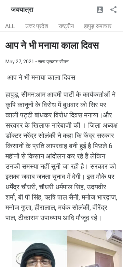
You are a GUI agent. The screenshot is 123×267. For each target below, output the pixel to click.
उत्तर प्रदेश (36, 26)
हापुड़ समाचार (97, 26)
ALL (10, 26)
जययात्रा (22, 9)
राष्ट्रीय (66, 26)
